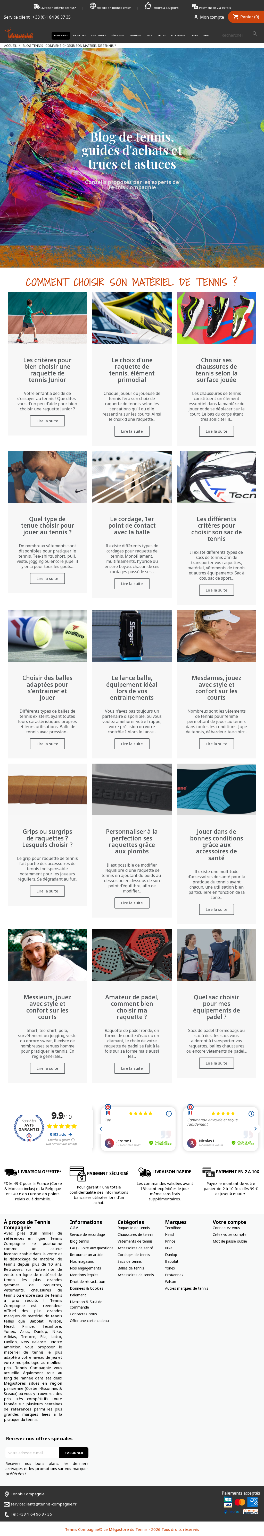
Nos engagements (85, 1268)
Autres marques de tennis (186, 1288)
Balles (162, 35)
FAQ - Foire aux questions (91, 1247)
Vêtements (117, 35)
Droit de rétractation (87, 1281)
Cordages (135, 35)
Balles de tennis (131, 1268)
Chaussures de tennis (135, 1234)
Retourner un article (86, 1254)
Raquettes (79, 35)
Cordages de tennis (134, 1254)
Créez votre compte (229, 1234)
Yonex (170, 1268)
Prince (170, 1241)
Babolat (171, 1261)
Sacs (149, 35)
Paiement (78, 1295)
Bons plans (61, 35)
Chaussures (98, 35)
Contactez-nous (83, 1313)
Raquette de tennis (134, 1227)
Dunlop (171, 1254)
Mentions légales (84, 1274)
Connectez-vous (226, 1227)
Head (169, 1234)
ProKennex (174, 1274)
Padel (206, 35)
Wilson (170, 1281)
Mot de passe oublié (230, 1241)
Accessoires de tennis (136, 1274)
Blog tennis (79, 1241)
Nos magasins (82, 1261)
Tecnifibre (173, 1227)
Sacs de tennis (130, 1261)
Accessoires (178, 35)
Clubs (194, 35)
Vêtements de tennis (135, 1241)
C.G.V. (74, 1227)
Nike (168, 1247)
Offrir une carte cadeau (89, 1320)
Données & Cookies (86, 1288)
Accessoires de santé (135, 1247)
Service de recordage (87, 1234)
